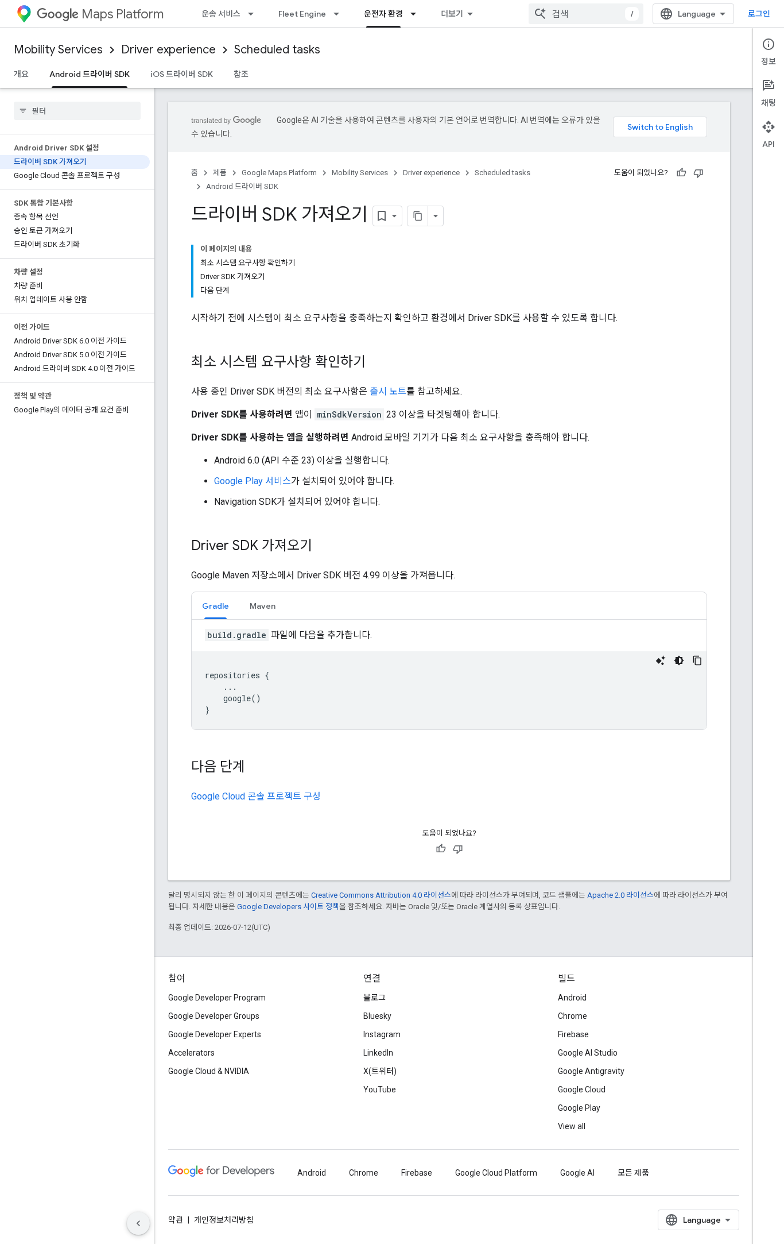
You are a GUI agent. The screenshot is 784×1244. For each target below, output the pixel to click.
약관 (175, 1219)
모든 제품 (633, 1172)
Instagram (382, 1034)
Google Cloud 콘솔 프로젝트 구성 (256, 796)
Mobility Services (58, 50)
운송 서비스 (220, 14)
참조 (241, 74)
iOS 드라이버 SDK (181, 74)
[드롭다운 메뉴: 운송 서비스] (254, 14)
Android (572, 997)
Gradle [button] (215, 606)
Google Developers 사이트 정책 (288, 906)
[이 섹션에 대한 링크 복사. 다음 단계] (256, 768)
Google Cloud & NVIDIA (208, 1071)
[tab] (215, 605)
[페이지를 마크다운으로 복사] (417, 216)
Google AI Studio (588, 1052)
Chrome (572, 1016)
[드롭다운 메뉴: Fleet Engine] (340, 14)
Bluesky (377, 1016)
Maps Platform (122, 14)
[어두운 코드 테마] (679, 660)
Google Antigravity (591, 1071)
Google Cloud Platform (496, 1172)
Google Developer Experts (214, 1034)
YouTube (379, 1089)
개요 (21, 74)
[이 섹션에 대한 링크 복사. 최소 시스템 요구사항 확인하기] (377, 363)
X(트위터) (380, 1071)
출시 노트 (388, 391)
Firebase (573, 1034)
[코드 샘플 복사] (697, 660)
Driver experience (168, 50)
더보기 (452, 14)
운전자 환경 (383, 14)
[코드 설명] (660, 660)
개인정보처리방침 (224, 1219)
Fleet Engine (302, 14)
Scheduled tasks (277, 50)
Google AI (577, 1172)
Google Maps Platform (279, 172)
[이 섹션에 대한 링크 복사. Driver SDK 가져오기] (323, 547)
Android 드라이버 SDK (89, 74)
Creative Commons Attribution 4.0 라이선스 (381, 895)
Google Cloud (582, 1089)
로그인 (759, 13)
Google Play (579, 1107)
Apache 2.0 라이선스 (620, 895)
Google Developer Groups (213, 1016)
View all (571, 1126)
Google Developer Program (217, 997)
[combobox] (586, 13)
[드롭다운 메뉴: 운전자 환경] (416, 14)
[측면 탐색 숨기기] (138, 1223)
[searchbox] (77, 111)
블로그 (374, 997)
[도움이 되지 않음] (698, 172)
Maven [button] (262, 606)
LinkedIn (378, 1052)
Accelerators (191, 1052)
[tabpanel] (449, 678)
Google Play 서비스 (252, 481)
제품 (220, 172)
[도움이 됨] (681, 172)
